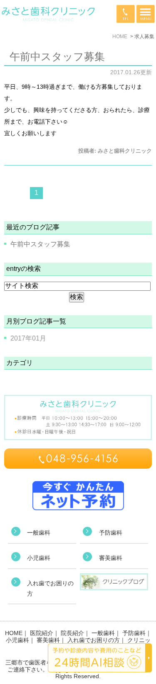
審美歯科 (110, 558)
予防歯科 (110, 532)
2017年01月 (28, 338)
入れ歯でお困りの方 (93, 640)
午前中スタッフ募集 (57, 56)
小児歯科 (38, 558)
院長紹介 (72, 633)
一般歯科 (38, 532)
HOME (13, 633)
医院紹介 (41, 633)
